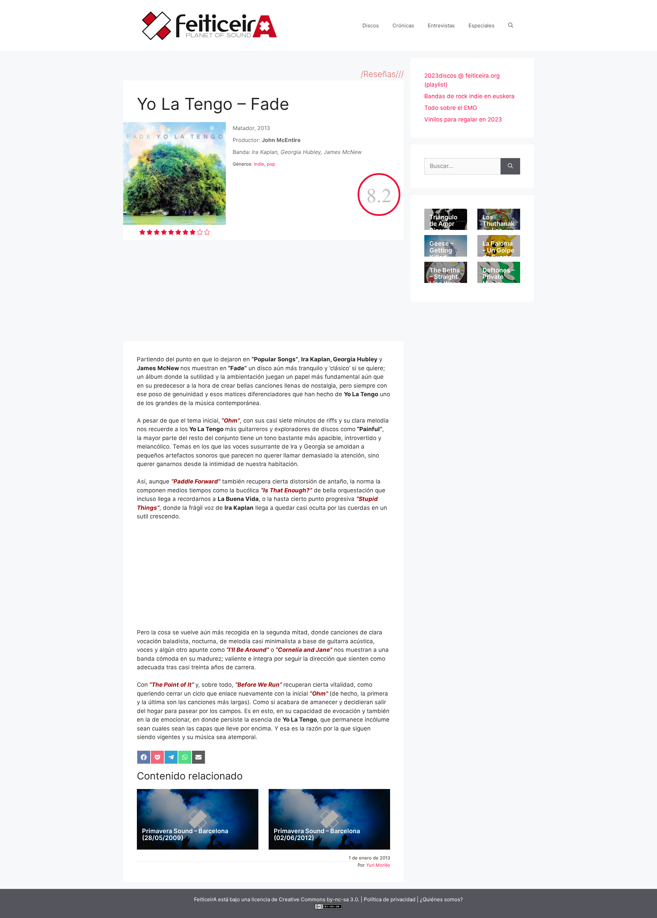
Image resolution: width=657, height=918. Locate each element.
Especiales (481, 25)
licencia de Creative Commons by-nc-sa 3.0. (305, 899)
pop (271, 164)
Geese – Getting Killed (441, 250)
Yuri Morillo (378, 865)
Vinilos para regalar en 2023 (463, 119)
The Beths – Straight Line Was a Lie (445, 280)
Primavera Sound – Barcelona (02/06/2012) (317, 834)
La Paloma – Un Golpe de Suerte (498, 250)
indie (259, 164)
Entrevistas (441, 25)
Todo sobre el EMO (450, 107)
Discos (370, 25)
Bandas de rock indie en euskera (469, 96)
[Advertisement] (263, 291)
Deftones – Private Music (498, 277)
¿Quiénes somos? (441, 899)
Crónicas (403, 25)
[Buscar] (510, 166)
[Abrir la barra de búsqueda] (510, 25)
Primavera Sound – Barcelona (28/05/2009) (185, 834)
